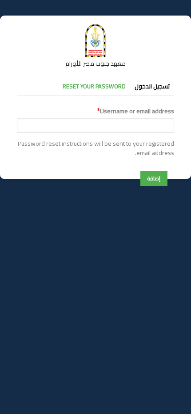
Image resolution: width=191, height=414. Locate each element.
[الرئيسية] (95, 28)
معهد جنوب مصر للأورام (95, 63)
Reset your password (94, 86)
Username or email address (137, 111)
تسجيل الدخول (152, 86)
